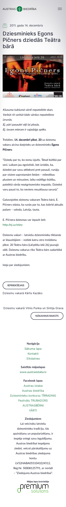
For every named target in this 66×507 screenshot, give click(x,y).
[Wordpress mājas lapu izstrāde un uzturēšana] (33, 488)
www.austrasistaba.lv (33, 372)
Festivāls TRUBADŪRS (33, 400)
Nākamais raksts (47, 316)
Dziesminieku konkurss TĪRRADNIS (33, 395)
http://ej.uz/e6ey (13, 224)
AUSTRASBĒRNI (33, 405)
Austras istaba (33, 385)
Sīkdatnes (33, 358)
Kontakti (33, 353)
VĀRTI (33, 410)
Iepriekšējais (15, 285)
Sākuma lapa (33, 348)
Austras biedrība (33, 390)
